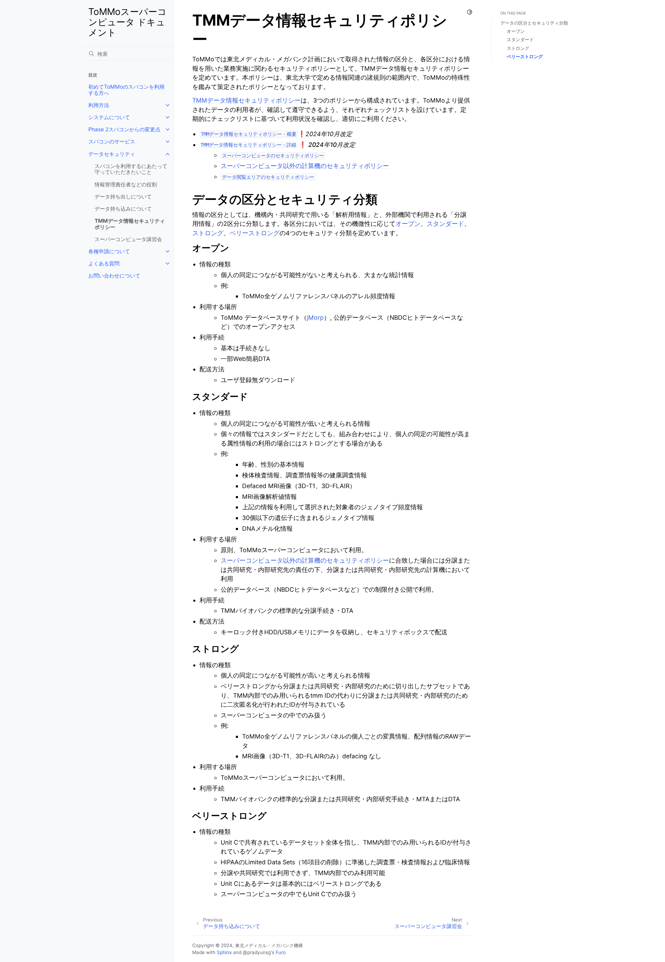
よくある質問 (103, 263)
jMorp (315, 317)
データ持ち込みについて (123, 208)
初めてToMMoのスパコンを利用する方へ (126, 89)
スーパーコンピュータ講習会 (128, 239)
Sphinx (224, 952)
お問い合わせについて (114, 275)
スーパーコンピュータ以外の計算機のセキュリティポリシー (305, 165)
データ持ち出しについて (123, 196)
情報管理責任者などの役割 (126, 184)
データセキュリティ (111, 154)
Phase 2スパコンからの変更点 (124, 129)
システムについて (109, 117)
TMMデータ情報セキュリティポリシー (130, 224)
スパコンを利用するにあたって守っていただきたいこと (131, 169)
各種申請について (109, 251)
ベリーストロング (525, 56)
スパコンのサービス (111, 141)
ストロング (518, 48)
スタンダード (520, 39)
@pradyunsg (257, 952)
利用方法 (98, 105)
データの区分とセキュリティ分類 (534, 23)
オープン (516, 31)
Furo (281, 952)
